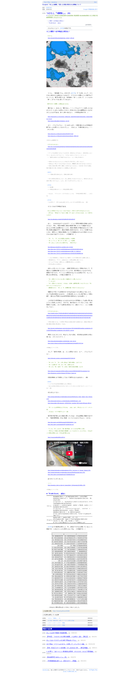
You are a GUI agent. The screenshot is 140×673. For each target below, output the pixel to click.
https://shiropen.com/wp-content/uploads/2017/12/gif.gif (61, 358)
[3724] (49, 200)
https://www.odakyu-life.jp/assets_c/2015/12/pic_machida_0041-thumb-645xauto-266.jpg (69, 403)
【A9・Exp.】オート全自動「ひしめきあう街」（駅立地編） (67, 648)
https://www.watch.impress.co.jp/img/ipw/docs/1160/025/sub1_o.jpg (64, 401)
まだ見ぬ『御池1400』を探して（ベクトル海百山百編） (61, 620)
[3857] (49, 172)
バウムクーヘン (57, 17)
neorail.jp (54, 2)
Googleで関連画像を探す (90, 9)
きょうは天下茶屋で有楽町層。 (57, 633)
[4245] (62, 28)
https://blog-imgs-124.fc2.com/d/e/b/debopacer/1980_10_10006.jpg (64, 251)
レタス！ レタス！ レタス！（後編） (57, 622)
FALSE (57, 15)
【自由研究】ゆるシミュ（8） (57, 657)
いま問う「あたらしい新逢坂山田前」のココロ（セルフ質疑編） (70, 651)
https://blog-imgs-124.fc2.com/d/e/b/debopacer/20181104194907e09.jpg (65, 249)
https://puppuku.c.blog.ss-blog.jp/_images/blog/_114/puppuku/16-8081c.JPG (66, 485)
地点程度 (76, 15)
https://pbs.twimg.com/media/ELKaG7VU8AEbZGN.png (61, 474)
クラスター (51, 15)
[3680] (49, 381)
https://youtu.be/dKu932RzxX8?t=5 (56, 437)
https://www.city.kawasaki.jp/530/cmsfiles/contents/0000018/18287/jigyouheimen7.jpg (69, 371)
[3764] (49, 185)
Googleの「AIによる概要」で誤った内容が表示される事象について (61, 4)
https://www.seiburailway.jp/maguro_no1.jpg (58, 121)
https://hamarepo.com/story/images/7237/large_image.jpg (62, 373)
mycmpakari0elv (84, 15)
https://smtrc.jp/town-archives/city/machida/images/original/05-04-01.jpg (65, 343)
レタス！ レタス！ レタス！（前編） (57, 625)
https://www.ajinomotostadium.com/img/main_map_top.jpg (62, 341)
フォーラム (47, 2)
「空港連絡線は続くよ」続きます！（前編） (62, 661)
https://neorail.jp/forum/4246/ (61, 611)
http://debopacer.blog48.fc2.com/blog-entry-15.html (60, 247)
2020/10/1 (49, 7)
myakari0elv (70, 15)
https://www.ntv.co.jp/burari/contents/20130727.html (60, 133)
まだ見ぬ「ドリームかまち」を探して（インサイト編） (65, 644)
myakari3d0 (62, 15)
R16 (95, 2)
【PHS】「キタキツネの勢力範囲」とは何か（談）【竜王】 (67, 636)
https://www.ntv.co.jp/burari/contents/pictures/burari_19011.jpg (63, 136)
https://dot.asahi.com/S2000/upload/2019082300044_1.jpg (62, 422)
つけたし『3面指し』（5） (54, 618)
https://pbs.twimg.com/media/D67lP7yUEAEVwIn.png (61, 424)
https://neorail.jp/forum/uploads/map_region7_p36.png (61, 38)
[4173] (73, 93)
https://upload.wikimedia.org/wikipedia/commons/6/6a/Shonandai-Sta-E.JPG (66, 472)
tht (69, 633)
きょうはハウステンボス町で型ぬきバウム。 (62, 640)
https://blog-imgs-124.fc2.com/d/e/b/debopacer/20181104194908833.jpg (65, 253)
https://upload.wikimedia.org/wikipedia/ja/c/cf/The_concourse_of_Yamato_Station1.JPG (69, 470)
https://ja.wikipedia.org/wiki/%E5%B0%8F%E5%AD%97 (61, 219)
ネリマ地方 (93, 15)
